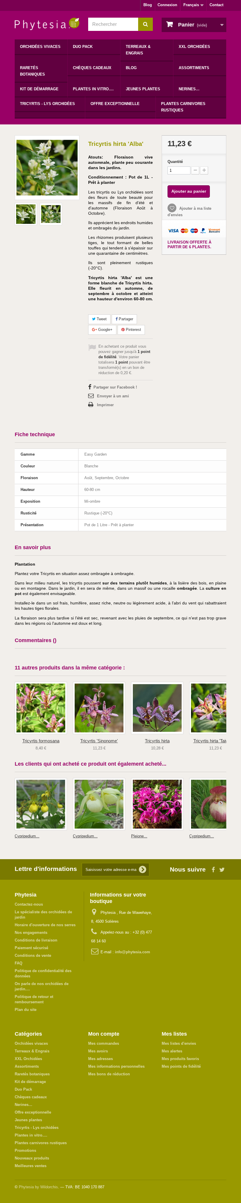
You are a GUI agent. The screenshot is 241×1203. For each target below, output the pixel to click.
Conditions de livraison (36, 940)
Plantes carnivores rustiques (183, 106)
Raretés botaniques (32, 71)
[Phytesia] (47, 24)
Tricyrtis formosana (40, 740)
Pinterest (133, 329)
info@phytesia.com (132, 952)
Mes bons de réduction (109, 1074)
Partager (125, 319)
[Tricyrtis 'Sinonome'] (99, 708)
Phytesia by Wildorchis (38, 1187)
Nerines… (189, 89)
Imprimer (105, 405)
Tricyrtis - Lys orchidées (47, 103)
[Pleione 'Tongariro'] (157, 804)
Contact (216, 5)
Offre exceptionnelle (115, 103)
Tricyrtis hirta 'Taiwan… (215, 740)
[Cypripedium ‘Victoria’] (41, 804)
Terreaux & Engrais (138, 49)
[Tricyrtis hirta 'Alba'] (26, 214)
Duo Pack (83, 46)
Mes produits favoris (180, 1059)
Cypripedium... (27, 836)
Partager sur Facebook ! (115, 387)
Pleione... (139, 836)
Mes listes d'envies (179, 1043)
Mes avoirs (98, 1051)
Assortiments (194, 68)
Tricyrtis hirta (157, 740)
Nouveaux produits (32, 1158)
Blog (147, 5)
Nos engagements (31, 932)
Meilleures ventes (30, 1166)
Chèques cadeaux (92, 68)
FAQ (18, 963)
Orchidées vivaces (40, 46)
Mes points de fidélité (181, 1066)
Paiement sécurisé (31, 948)
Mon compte (103, 1034)
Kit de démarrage (39, 89)
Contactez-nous (29, 904)
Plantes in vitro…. (93, 89)
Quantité (175, 161)
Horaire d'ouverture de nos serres (45, 925)
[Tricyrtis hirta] (157, 708)
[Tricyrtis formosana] (41, 708)
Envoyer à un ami (113, 396)
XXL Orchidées (194, 46)
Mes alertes (172, 1051)
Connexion (167, 5)
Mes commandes (103, 1043)
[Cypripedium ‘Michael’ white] (99, 804)
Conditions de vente (33, 955)
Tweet (101, 319)
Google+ (105, 329)
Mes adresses (100, 1059)
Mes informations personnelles (116, 1066)
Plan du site (25, 1009)
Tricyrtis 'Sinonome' (99, 740)
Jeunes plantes (143, 89)
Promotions (25, 1150)
